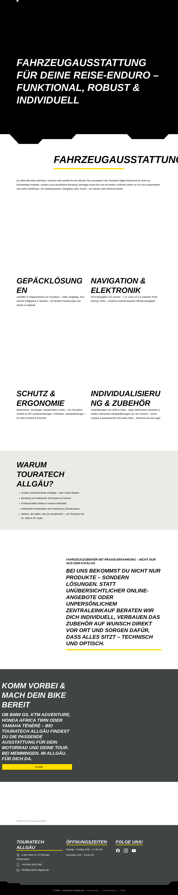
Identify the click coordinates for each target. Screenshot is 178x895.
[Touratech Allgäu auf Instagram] (126, 850)
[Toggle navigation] (158, 4)
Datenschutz (109, 890)
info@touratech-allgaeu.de (35, 870)
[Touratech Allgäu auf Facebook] (118, 850)
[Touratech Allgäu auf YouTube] (133, 850)
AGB (122, 890)
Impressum (93, 890)
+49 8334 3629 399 (31, 864)
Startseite (21, 821)
